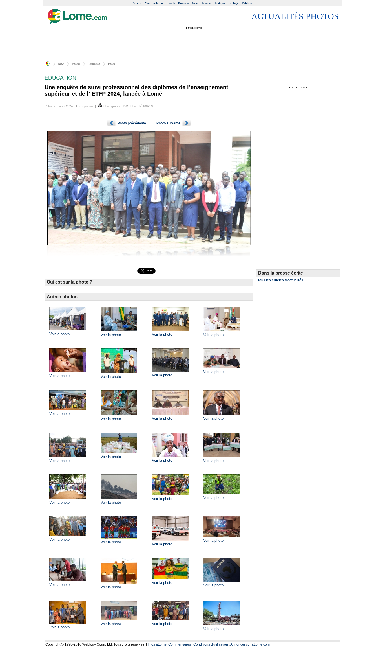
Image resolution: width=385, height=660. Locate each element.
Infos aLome (157, 644)
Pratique (220, 3)
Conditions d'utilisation (210, 644)
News (195, 3)
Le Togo (233, 3)
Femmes (206, 3)
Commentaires (179, 644)
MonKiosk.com (154, 3)
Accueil (137, 3)
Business (183, 3)
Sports (171, 3)
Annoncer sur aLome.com (250, 644)
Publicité (247, 3)
